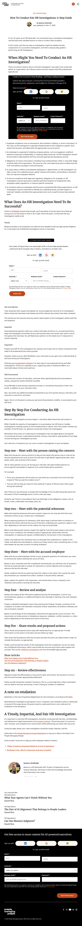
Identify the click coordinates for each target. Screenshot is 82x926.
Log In (29, 88)
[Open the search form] (73, 4)
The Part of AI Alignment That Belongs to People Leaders (26, 660)
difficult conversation (30, 650)
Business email (39, 116)
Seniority (20, 116)
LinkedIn (31, 91)
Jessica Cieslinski (31, 763)
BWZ (25, 919)
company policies (43, 721)
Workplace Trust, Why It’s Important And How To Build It (29, 750)
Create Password (56, 116)
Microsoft (62, 91)
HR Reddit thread (18, 211)
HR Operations (39, 13)
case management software (22, 363)
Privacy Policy (42, 130)
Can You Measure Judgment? (15, 663)
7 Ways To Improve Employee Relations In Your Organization (30, 746)
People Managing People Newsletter (31, 733)
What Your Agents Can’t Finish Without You (21, 658)
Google (46, 91)
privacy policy (50, 886)
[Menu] (78, 4)
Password (46, 875)
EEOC (70, 697)
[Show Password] (64, 120)
